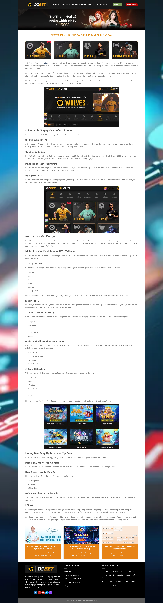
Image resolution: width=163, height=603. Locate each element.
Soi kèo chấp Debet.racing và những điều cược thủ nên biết (119, 547)
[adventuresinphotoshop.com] (36, 5)
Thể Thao (103, 4)
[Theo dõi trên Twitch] (50, 592)
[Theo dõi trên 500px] (47, 592)
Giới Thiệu (67, 572)
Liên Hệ (67, 586)
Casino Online (86, 4)
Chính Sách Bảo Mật (71, 575)
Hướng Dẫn (64, 4)
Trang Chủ (55, 4)
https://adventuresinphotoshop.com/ (123, 572)
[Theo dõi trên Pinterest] (39, 592)
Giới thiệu (74, 4)
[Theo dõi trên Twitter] (35, 592)
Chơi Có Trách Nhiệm (72, 583)
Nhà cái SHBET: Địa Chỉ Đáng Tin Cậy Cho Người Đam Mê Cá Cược (43, 547)
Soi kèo (95, 4)
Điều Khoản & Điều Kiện (72, 579)
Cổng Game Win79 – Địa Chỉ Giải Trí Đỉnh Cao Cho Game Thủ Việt (81, 547)
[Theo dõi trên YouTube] (43, 592)
